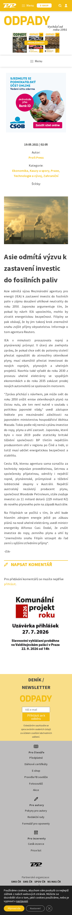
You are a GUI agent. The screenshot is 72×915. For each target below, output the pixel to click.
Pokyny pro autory (36, 810)
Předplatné (36, 758)
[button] (36, 717)
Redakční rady (36, 817)
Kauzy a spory (39, 171)
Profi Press (36, 157)
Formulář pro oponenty (36, 823)
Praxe (55, 171)
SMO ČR (16, 881)
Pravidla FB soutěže (36, 777)
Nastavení (35, 908)
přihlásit (10, 584)
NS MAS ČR (54, 881)
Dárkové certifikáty (36, 764)
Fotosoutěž (36, 783)
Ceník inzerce (36, 844)
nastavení (22, 901)
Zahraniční (50, 176)
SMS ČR (27, 881)
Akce (36, 790)
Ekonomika (20, 171)
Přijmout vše (14, 908)
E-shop (36, 770)
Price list (36, 850)
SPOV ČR (39, 881)
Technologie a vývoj (28, 176)
